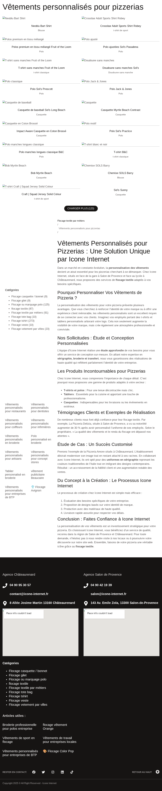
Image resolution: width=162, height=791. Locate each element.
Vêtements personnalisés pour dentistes (40, 408)
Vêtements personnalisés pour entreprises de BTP (15, 492)
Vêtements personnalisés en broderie (14, 439)
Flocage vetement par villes (27, 328)
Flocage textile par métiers (27, 312)
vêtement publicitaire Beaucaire (38, 475)
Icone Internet (49, 783)
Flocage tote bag (21, 316)
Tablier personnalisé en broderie (15, 475)
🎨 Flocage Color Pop (58, 751)
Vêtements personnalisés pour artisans (14, 455)
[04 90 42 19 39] (86, 585)
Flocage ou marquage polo (27, 304)
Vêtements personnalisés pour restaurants (15, 408)
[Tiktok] (72, 772)
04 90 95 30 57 (20, 585)
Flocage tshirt (19, 320)
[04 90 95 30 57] (5, 585)
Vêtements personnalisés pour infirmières (41, 424)
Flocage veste (19, 324)
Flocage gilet (18, 300)
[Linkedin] (62, 772)
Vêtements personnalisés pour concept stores (40, 457)
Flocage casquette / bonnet (27, 296)
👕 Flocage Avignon (38, 488)
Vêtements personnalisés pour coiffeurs (14, 424)
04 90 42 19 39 (101, 585)
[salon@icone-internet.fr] (86, 594)
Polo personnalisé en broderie (41, 439)
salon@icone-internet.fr (108, 594)
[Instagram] (53, 772)
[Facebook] (34, 772)
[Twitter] (43, 772)
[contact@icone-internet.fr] (5, 594)
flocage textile (19, 308)
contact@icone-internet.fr (29, 594)
